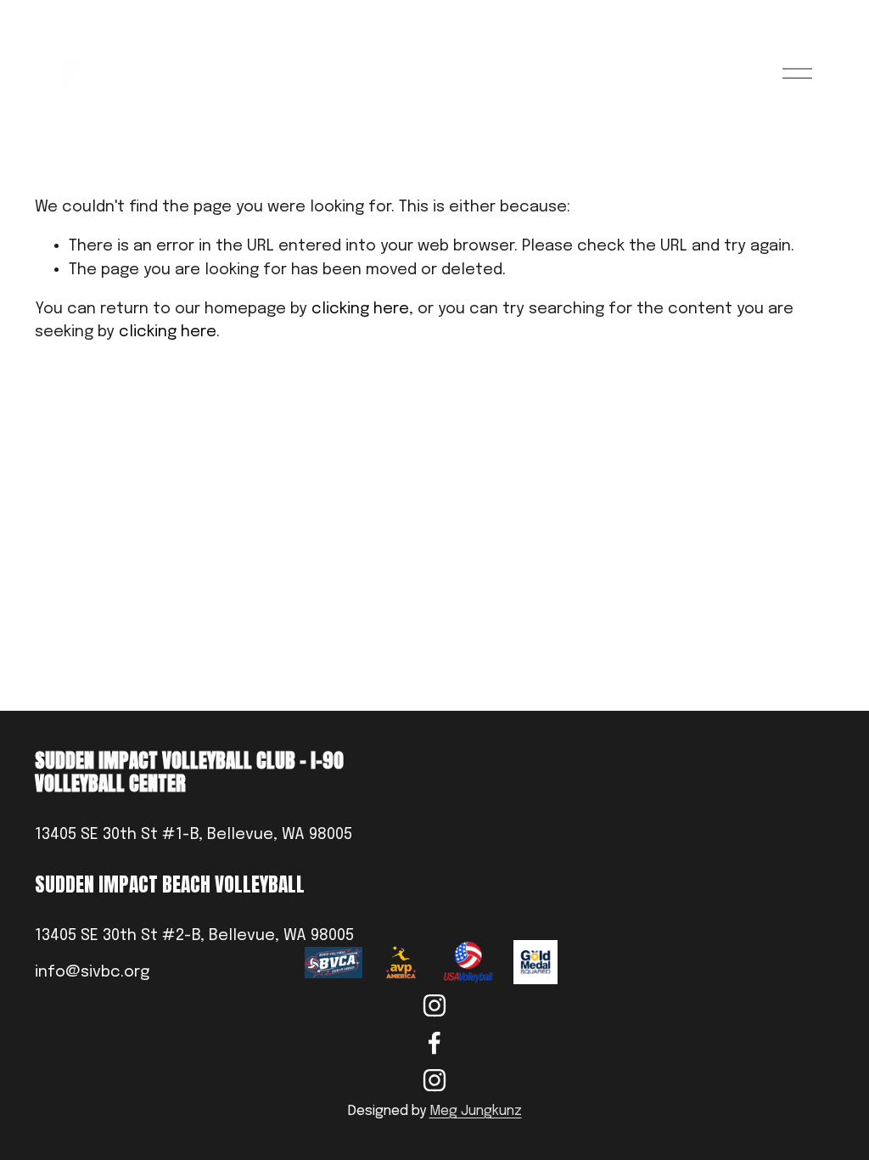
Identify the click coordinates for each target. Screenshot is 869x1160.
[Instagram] (434, 1005)
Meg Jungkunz (475, 1111)
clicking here (360, 309)
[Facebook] (434, 1043)
